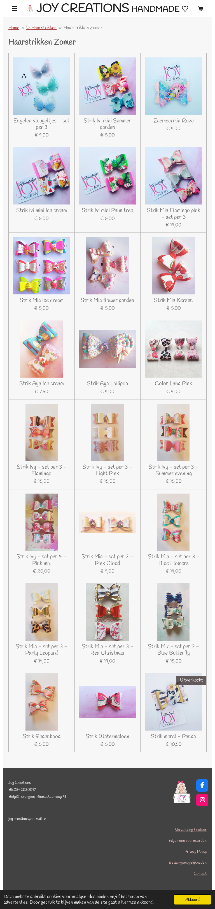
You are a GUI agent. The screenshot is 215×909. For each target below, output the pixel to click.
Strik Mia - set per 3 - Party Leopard (41, 650)
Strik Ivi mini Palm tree (107, 210)
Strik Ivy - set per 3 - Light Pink (107, 470)
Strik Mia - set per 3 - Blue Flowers (173, 560)
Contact (200, 874)
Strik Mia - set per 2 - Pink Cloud (107, 560)
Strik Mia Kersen (173, 300)
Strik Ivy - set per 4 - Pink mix (41, 560)
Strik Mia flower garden (107, 300)
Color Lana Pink (173, 383)
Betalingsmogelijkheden (188, 862)
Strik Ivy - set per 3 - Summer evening (173, 470)
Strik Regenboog (41, 736)
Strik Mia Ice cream (42, 300)
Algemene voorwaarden (188, 840)
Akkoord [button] (192, 900)
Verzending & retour (191, 830)
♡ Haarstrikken (41, 28)
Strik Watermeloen (107, 736)
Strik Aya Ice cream (41, 383)
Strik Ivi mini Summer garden (107, 124)
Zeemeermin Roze (173, 121)
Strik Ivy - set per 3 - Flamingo (41, 470)
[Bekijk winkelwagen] (200, 8)
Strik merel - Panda (173, 736)
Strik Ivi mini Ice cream (41, 210)
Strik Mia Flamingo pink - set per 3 (173, 213)
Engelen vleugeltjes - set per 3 (41, 124)
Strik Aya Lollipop (107, 383)
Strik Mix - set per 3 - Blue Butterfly (173, 650)
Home (13, 28)
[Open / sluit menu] (14, 8)
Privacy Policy (195, 851)
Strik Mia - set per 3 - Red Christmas (107, 650)
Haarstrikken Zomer (83, 28)
